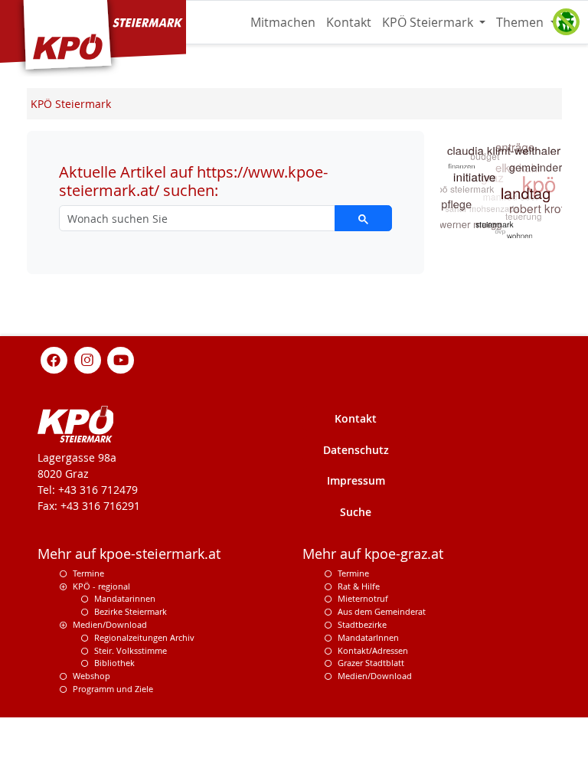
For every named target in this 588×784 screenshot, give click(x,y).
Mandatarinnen (124, 598)
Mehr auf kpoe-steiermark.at (129, 554)
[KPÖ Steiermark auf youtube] (121, 358)
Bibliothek (114, 662)
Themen (521, 22)
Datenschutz (356, 450)
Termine (88, 573)
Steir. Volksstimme (130, 650)
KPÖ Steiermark (429, 22)
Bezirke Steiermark (130, 611)
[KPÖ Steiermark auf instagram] (87, 358)
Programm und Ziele (113, 688)
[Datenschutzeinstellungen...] (566, 22)
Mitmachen (282, 22)
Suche (355, 512)
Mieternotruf (363, 598)
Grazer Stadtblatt (371, 662)
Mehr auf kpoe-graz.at (372, 554)
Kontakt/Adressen (373, 650)
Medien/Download (110, 624)
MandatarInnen (368, 637)
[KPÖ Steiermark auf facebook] (54, 358)
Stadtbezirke (362, 624)
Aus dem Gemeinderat (382, 611)
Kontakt (348, 22)
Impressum (356, 480)
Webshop (91, 675)
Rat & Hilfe (359, 586)
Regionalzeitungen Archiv (144, 637)
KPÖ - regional (101, 586)
